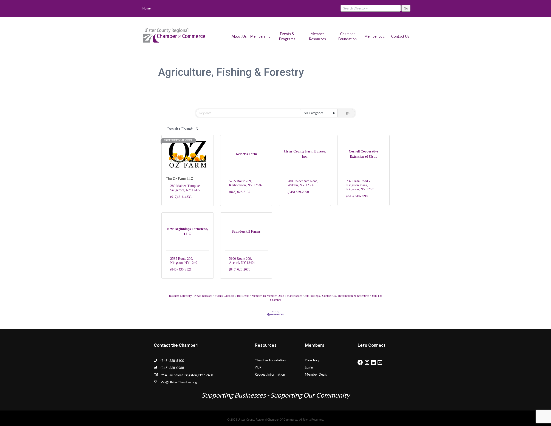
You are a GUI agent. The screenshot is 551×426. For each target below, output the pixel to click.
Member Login (375, 36)
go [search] (348, 113)
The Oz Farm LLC (179, 178)
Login (309, 367)
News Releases (203, 295)
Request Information (270, 374)
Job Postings (312, 295)
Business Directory (180, 295)
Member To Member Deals (268, 295)
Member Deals (316, 374)
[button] (163, 129)
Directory (312, 360)
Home (146, 8)
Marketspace (294, 295)
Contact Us (400, 36)
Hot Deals (243, 295)
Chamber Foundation (270, 360)
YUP (258, 367)
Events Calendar (224, 295)
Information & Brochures (353, 295)
